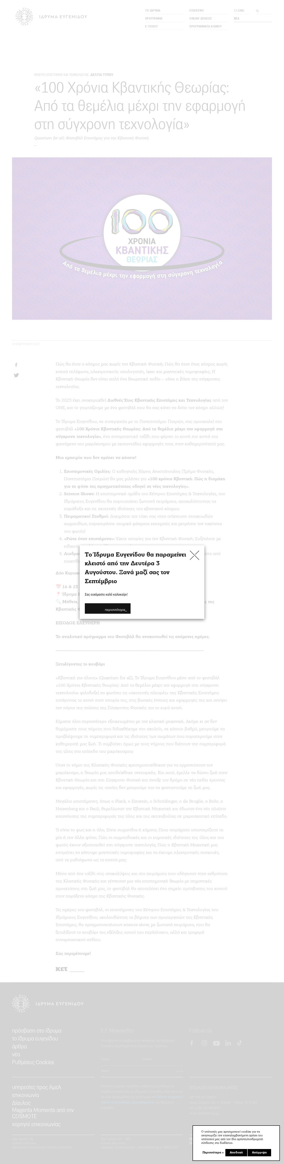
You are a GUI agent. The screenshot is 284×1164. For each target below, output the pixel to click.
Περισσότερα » (213, 1152)
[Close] (194, 555)
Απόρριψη (259, 1152)
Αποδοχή (236, 1152)
